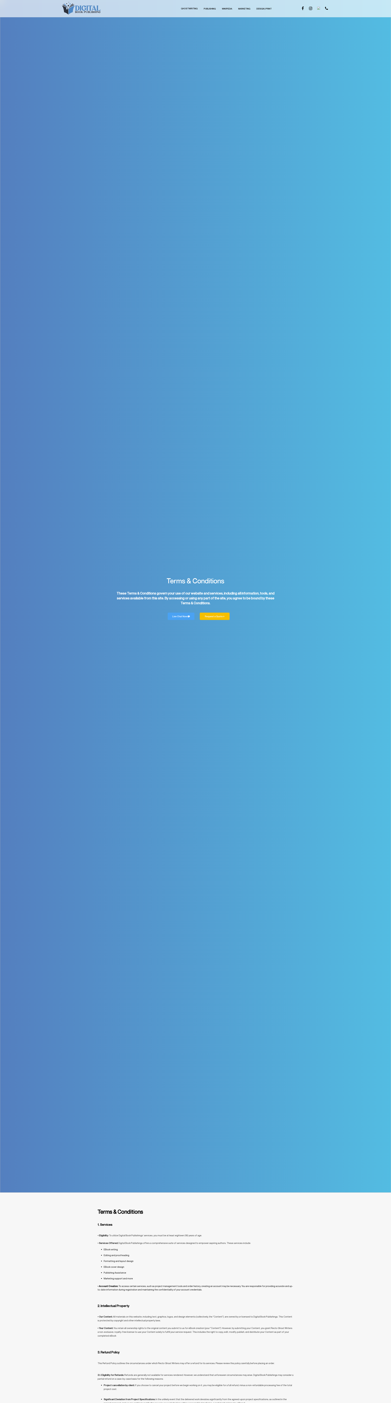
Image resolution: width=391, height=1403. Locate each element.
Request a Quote (214, 616)
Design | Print (264, 8)
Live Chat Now (180, 616)
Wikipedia (227, 8)
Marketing (244, 8)
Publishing (210, 8)
